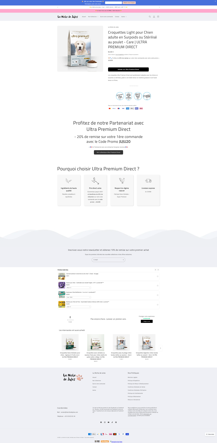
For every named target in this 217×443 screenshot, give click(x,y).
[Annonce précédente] (58, 7)
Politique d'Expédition (134, 380)
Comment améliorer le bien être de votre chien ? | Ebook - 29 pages (82, 273)
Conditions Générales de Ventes (136, 387)
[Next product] (160, 348)
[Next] (158, 270)
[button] (93, 17)
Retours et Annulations (134, 400)
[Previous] (155, 270)
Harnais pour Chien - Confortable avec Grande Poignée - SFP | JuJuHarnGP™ (85, 282)
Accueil (94, 377)
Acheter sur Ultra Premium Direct (128, 69)
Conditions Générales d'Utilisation (137, 390)
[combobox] (78, 288)
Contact (95, 387)
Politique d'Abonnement (134, 396)
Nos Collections (97, 380)
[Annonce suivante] (159, 7)
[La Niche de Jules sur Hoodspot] (105, 441)
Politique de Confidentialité (135, 393)
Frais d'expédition (119, 54)
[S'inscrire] (123, 260)
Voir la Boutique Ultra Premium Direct (108, 152)
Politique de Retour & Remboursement (138, 384)
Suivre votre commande (99, 384)
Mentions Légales (132, 377)
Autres (94, 390)
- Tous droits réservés (89, 437)
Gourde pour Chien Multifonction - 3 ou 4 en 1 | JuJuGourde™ (81, 292)
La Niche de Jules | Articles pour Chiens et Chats (72, 437)
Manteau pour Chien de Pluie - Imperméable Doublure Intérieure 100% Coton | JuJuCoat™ (87, 302)
